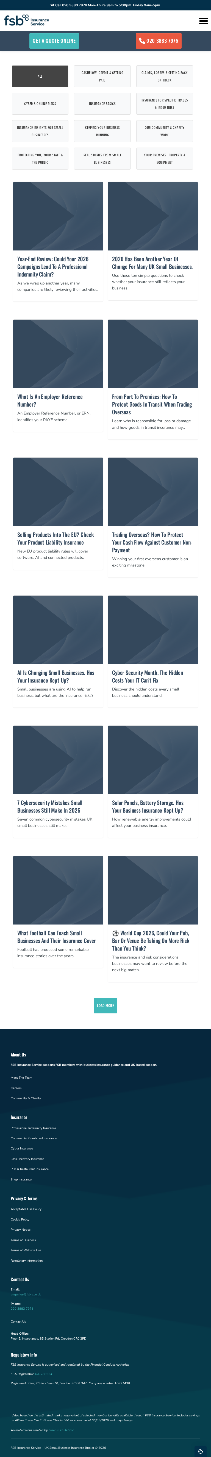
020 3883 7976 (162, 40)
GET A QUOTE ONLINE (54, 40)
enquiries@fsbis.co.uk (26, 1294)
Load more (105, 1005)
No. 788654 (43, 1374)
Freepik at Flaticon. (62, 1430)
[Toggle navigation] (203, 20)
